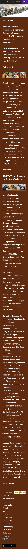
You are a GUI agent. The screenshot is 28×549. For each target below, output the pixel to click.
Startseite (5, 1)
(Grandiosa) (7, 30)
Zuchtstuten (16, 1)
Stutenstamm (7, 533)
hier (3, 496)
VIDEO (5, 539)
